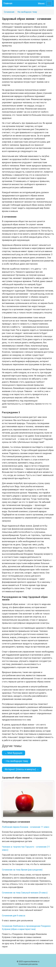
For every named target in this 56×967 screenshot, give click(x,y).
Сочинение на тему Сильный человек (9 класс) (25, 892)
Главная (7, 3)
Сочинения (9, 12)
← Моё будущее (13, 753)
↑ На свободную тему (16, 761)
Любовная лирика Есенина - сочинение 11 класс (25, 827)
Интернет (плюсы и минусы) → (22, 769)
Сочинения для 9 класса (13, 915)
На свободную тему (27, 12)
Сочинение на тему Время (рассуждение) (22, 869)
